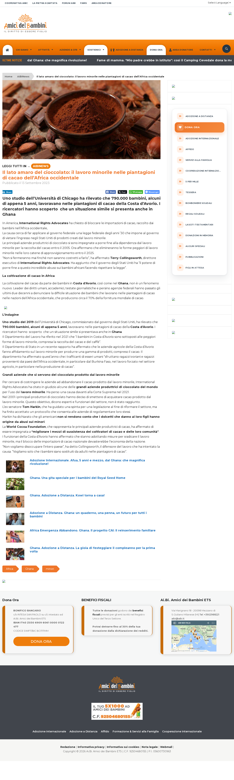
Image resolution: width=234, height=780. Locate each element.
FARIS (83, 3)
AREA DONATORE (102, 3)
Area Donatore (183, 50)
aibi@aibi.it (177, 618)
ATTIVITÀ (44, 50)
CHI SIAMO (22, 50)
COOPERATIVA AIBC (16, 3)
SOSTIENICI (94, 50)
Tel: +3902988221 (209, 614)
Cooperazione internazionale (182, 731)
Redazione (67, 747)
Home (8, 76)
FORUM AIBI (69, 3)
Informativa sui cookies (123, 747)
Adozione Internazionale (49, 731)
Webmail (166, 747)
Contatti (206, 50)
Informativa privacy (91, 747)
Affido (105, 731)
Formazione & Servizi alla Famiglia (136, 731)
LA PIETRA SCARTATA (44, 3)
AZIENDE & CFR (68, 50)
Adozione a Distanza (129, 50)
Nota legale (150, 747)
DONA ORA (156, 50)
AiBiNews (23, 76)
